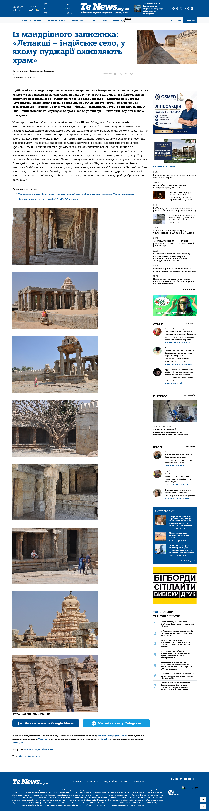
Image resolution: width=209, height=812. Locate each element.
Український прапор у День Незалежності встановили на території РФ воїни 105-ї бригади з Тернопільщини (177, 665)
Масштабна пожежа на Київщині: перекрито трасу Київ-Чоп (170, 186)
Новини (25, 20)
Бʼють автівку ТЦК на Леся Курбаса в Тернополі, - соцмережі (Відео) (177, 624)
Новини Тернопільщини (38, 749)
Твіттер (42, 739)
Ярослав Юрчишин (175, 466)
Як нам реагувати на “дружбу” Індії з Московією (48, 199)
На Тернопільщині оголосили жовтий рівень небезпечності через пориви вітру (174, 209)
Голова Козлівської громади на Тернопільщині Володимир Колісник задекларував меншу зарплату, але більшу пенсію (176, 686)
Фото (83, 20)
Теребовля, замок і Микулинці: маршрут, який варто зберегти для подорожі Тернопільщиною (76, 194)
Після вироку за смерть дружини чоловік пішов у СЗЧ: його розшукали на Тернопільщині (173, 281)
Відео (93, 20)
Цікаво (104, 20)
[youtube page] (185, 8)
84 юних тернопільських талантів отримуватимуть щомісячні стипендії (174, 269)
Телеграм (18, 742)
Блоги (74, 20)
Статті (63, 20)
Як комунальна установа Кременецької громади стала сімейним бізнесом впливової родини (175, 643)
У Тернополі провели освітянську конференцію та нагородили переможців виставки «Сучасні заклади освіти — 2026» (171, 257)
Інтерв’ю (51, 20)
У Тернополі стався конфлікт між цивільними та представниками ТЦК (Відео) (177, 633)
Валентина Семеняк (41, 71)
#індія (23, 756)
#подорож (34, 756)
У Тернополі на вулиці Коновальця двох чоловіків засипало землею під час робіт (177, 676)
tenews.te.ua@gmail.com (112, 735)
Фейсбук (105, 739)
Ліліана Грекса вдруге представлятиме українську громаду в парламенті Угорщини (180, 196)
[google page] (173, 8)
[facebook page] (177, 8)
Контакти (92, 781)
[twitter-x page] (181, 8)
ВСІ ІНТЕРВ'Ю (190, 395)
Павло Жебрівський (176, 485)
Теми (37, 20)
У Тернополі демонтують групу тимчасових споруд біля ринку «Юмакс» (174, 231)
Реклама (139, 781)
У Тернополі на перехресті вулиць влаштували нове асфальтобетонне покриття (182, 218)
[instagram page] (192, 8)
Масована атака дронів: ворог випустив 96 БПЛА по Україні (174, 176)
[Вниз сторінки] (203, 806)
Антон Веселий (173, 383)
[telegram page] (188, 8)
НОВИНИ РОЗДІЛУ (187, 561)
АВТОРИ (176, 20)
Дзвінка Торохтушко (177, 499)
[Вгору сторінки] (203, 799)
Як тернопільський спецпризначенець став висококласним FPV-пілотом (170, 432)
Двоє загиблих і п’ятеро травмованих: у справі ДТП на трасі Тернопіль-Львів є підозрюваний (175, 654)
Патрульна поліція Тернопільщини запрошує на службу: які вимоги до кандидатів (153, 8)
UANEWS (190, 20)
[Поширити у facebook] (115, 74)
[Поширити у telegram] (131, 74)
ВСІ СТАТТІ (191, 323)
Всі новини (190, 289)
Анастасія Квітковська (178, 364)
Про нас (77, 781)
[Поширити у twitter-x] (120, 74)
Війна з (121, 20)
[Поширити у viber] (126, 74)
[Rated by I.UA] (190, 788)
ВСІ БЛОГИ (191, 446)
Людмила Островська (177, 343)
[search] (16, 20)
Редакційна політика (116, 781)
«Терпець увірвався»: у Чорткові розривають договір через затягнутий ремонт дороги (173, 243)
